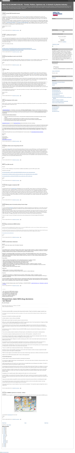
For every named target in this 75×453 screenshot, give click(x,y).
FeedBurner (64, 41)
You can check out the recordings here (8, 232)
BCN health (11, 207)
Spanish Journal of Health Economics (58, 102)
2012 (4, 432)
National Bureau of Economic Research (58, 82)
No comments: (18, 51)
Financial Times (14, 188)
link (35, 72)
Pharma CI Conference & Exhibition (57, 99)
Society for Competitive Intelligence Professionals (60, 101)
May (4, 438)
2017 (4, 446)
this (24, 16)
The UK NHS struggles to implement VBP (10, 184)
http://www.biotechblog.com (56, 91)
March (4, 436)
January (4, 434)
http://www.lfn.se (54, 109)
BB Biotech (54, 77)
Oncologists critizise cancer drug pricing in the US (12, 145)
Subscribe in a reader (55, 44)
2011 (4, 431)
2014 (4, 443)
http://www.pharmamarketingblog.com (58, 95)
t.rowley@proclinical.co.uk (35, 283)
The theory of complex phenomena (22, 22)
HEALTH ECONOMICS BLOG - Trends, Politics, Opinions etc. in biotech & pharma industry (34, 4)
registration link (10, 414)
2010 (4, 430)
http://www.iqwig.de (55, 108)
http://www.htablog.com (56, 94)
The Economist (54, 83)
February (4, 435)
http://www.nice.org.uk (55, 111)
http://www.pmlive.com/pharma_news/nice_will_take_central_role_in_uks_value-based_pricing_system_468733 (19, 174)
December (5, 442)
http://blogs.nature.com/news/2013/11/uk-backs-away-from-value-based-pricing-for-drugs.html (17, 48)
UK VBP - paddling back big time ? (9, 34)
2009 (4, 429)
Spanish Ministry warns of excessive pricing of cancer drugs (14, 204)
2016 (4, 445)
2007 (4, 427)
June (4, 439)
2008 (4, 428)
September (5, 440)
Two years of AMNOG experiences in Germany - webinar (13, 392)
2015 (4, 444)
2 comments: (17, 30)
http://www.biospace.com (56, 90)
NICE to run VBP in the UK (7, 164)
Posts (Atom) (9, 424)
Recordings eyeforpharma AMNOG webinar (11, 223)
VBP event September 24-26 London (9, 100)
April (4, 437)
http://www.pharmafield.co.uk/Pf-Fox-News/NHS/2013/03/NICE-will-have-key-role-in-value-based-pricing (18, 172)
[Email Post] (20, 30)
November (5, 441)
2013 (4, 433)
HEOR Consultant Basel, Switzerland (10, 241)
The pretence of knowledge (10, 22)
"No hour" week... (6, 69)
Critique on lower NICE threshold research (11, 13)
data (29, 59)
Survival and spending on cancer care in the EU (12, 56)
